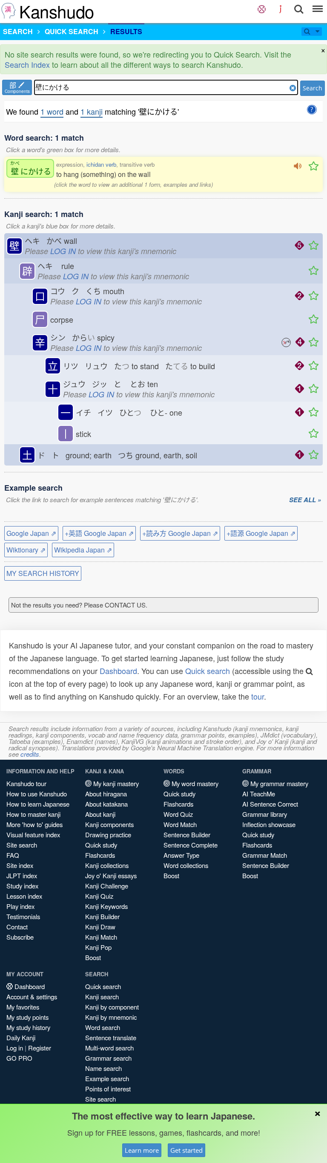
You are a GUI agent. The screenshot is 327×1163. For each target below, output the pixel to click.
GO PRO (19, 1057)
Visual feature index (33, 834)
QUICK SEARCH (71, 31)
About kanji (100, 814)
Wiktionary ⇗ (26, 550)
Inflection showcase (268, 824)
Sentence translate (110, 1037)
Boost (93, 957)
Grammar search (108, 1057)
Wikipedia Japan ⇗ (83, 550)
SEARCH (18, 31)
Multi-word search (109, 1047)
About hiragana (106, 793)
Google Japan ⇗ (31, 533)
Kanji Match (101, 936)
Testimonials (23, 916)
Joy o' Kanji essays (111, 875)
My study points (27, 1017)
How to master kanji (33, 814)
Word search (102, 1027)
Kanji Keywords (106, 906)
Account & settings (31, 996)
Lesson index (24, 895)
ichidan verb (101, 164)
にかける (30, 168)
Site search (21, 844)
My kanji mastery (115, 783)
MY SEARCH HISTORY (42, 573)
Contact (17, 926)
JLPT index (21, 875)
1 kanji (91, 111)
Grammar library (264, 814)
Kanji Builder (102, 916)
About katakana (106, 803)
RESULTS (126, 31)
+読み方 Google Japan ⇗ (180, 533)
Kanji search (102, 996)
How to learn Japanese (37, 803)
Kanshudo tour (26, 783)
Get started (186, 1150)
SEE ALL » (305, 500)
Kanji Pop (98, 947)
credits (29, 753)
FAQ (12, 855)
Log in (14, 1047)
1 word (51, 111)
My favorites (22, 1006)
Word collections (186, 865)
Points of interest (108, 1088)
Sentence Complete (191, 844)
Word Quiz (178, 814)
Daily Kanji (20, 1037)
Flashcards (100, 855)
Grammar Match (264, 855)
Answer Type (181, 855)
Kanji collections (107, 865)
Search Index (27, 64)
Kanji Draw (100, 926)
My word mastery (194, 783)
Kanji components (109, 824)
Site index (19, 865)
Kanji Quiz (99, 895)
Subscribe (20, 936)
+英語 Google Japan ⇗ (99, 533)
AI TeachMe (258, 793)
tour (257, 696)
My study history (28, 1027)
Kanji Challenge (106, 885)
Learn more (142, 1150)
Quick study (101, 844)
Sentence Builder (187, 834)
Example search (107, 1078)
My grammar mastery (278, 783)
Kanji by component (112, 1006)
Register (39, 1047)
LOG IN (63, 251)
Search (312, 88)
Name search (103, 1068)
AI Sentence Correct (270, 803)
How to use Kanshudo (36, 793)
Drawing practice (108, 834)
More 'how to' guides (34, 824)
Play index (20, 906)
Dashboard (118, 670)
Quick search (207, 670)
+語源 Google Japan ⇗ (261, 533)
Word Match (180, 824)
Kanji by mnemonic (111, 1017)
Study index (22, 885)
